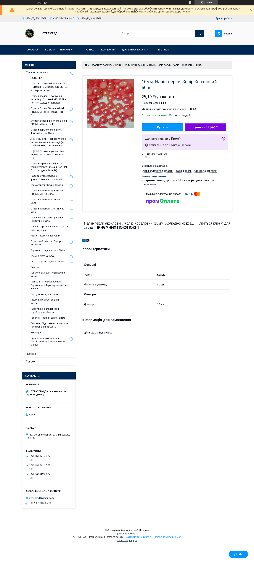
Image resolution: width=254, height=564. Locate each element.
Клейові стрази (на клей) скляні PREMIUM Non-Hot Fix (48, 122)
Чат (241, 554)
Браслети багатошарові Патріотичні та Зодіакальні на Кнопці (47, 341)
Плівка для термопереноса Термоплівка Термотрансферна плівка (48, 285)
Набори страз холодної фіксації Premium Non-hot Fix (47, 177)
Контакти (108, 49)
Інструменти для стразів (44, 294)
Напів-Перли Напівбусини (130, 64)
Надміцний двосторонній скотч (45, 301)
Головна (31, 49)
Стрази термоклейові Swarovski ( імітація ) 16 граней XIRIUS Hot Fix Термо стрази (48, 87)
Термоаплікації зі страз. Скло (47, 250)
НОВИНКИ (36, 78)
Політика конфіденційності (167, 537)
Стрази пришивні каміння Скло (45, 201)
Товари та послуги (58, 49)
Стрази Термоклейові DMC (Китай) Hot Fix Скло (46, 131)
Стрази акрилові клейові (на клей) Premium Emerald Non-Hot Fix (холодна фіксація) (48, 167)
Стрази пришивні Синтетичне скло (47, 210)
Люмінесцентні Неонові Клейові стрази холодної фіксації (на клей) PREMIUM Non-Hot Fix (48, 142)
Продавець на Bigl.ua (127, 533)
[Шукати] (199, 33)
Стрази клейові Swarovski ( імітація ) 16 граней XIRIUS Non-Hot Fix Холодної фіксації (48, 99)
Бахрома (35, 267)
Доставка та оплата (136, 49)
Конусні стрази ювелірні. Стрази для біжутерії (49, 228)
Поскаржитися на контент (138, 537)
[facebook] (84, 241)
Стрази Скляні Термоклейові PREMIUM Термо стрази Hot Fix (47, 111)
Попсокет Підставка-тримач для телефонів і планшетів (49, 325)
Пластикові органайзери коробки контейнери (44, 310)
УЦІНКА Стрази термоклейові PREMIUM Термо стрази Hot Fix (47, 154)
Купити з (199, 127)
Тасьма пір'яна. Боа (42, 256)
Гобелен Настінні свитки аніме (47, 317)
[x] (87, 241)
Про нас (88, 49)
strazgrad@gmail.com (41, 497)
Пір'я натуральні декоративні (47, 261)
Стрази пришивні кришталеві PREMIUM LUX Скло (47, 192)
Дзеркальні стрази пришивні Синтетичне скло (46, 219)
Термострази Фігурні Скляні (46, 185)
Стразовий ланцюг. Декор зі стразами (46, 243)
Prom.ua (144, 530)
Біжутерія (35, 332)
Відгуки (163, 49)
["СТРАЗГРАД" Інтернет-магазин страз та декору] (30, 40)
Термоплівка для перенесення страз (47, 274)
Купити (162, 127)
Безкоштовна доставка (154, 165)
